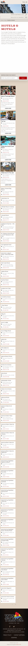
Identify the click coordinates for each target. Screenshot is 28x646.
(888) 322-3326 (6, 385)
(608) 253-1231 (5, 126)
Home (2, 20)
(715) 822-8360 (6, 402)
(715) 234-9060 (6, 601)
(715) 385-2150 (6, 327)
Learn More (8, 108)
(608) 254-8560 (6, 240)
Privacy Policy (7, 635)
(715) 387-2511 (5, 310)
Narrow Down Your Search (8, 75)
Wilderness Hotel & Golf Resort (7, 147)
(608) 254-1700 (6, 259)
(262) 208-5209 (6, 574)
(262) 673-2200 (6, 496)
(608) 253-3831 (6, 276)
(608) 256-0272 (6, 457)
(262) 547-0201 (6, 249)
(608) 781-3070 (6, 428)
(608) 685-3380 (6, 376)
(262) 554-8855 (6, 438)
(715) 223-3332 (6, 318)
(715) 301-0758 (6, 564)
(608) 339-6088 (6, 344)
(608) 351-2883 (6, 584)
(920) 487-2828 (6, 361)
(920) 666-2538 (6, 466)
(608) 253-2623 (6, 393)
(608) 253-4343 (6, 420)
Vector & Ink (18, 644)
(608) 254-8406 (6, 194)
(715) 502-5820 (6, 592)
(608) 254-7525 (6, 284)
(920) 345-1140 (5, 555)
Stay (5, 20)
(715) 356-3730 (6, 525)
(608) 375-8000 (6, 476)
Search (23, 78)
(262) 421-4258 (6, 486)
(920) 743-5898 (6, 545)
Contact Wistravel (19, 635)
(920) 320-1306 (6, 515)
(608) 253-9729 (6, 152)
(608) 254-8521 (6, 211)
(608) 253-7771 (6, 220)
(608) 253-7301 (6, 267)
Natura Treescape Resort (8, 96)
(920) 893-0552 (6, 301)
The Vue (3, 121)
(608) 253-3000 (6, 229)
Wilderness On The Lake (7, 172)
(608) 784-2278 (6, 352)
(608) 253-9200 (6, 293)
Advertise (14, 637)
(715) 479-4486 (6, 203)
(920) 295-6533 (6, 335)
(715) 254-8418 (6, 535)
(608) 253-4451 (6, 101)
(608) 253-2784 (6, 369)
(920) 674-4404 (6, 506)
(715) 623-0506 (6, 412)
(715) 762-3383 (6, 447)
